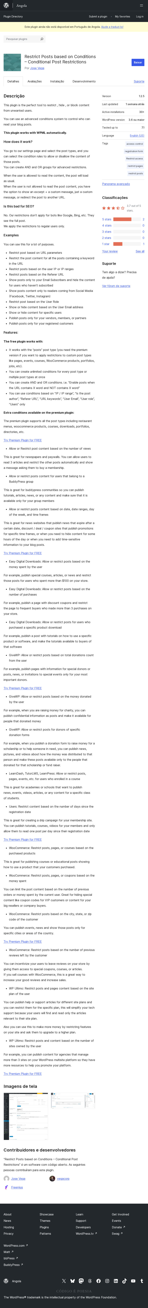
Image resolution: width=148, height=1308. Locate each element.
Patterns (45, 1233)
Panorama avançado (116, 184)
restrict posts (136, 173)
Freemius (17, 1187)
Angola (16, 1281)
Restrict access (134, 158)
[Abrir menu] (142, 5)
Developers (83, 1227)
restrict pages (135, 166)
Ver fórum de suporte (116, 286)
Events (116, 1221)
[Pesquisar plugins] (41, 39)
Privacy (9, 1233)
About (8, 1214)
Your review (110, 251)
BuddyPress (13, 1265)
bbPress (11, 1258)
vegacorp (63, 1178)
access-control (135, 143)
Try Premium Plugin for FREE (23, 440)
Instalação (57, 81)
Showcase (47, 1214)
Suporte (139, 81)
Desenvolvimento (84, 81)
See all (140, 251)
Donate (118, 1227)
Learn (79, 1214)
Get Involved (120, 1214)
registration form (134, 151)
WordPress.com (16, 1245)
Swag (117, 1233)
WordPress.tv (86, 1233)
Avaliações (35, 81)
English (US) (137, 135)
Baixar (138, 62)
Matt (9, 1252)
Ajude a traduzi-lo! (112, 26)
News (7, 1221)
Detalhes (13, 81)
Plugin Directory (13, 16)
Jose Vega (37, 68)
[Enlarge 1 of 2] (43, 1097)
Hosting (9, 1227)
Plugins (44, 1227)
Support (81, 1221)
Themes (45, 1221)
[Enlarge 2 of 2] (90, 1097)
